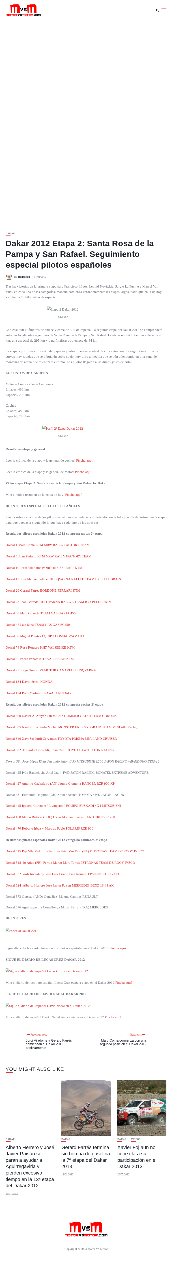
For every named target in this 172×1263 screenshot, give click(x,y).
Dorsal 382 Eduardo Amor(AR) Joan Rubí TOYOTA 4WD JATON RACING (60, 750)
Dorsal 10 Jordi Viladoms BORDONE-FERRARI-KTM (44, 568)
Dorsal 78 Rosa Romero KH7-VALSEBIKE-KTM (40, 647)
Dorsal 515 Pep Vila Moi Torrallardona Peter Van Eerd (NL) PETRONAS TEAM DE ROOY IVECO (75, 851)
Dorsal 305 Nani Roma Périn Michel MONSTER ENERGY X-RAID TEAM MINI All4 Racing (72, 727)
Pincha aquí (84, 460)
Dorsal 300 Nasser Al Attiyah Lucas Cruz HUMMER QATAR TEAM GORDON (61, 716)
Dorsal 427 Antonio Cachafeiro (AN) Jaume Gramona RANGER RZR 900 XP (60, 783)
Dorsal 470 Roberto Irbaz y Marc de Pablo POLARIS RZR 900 (49, 828)
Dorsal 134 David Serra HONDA (29, 681)
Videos (135, 1139)
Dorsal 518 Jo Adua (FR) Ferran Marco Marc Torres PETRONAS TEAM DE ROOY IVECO (70, 862)
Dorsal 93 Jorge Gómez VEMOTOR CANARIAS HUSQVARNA (51, 670)
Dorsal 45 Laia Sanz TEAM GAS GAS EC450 (38, 624)
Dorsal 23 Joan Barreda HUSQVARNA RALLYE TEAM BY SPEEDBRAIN (58, 602)
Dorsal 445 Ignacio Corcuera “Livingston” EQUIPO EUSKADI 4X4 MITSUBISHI (63, 805)
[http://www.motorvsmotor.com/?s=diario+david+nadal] (48, 1005)
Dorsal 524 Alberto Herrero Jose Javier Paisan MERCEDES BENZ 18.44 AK (60, 885)
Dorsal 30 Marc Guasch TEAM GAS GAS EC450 (41, 613)
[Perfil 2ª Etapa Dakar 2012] (62, 428)
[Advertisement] (86, 53)
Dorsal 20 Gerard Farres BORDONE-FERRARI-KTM (43, 590)
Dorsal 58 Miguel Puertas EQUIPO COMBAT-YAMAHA (45, 636)
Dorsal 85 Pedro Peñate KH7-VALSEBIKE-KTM (40, 659)
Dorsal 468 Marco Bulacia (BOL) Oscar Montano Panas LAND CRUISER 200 (60, 817)
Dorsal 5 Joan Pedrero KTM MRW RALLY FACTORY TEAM (48, 556)
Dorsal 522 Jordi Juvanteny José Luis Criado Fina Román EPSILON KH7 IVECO (63, 874)
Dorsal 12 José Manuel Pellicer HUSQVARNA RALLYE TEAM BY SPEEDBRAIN (63, 579)
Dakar (10, 233)
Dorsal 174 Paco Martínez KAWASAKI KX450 (39, 693)
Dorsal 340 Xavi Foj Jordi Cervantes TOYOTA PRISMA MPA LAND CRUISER (61, 738)
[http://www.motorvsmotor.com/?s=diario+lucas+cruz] (47, 971)
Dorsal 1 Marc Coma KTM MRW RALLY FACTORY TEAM (48, 545)
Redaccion (24, 276)
